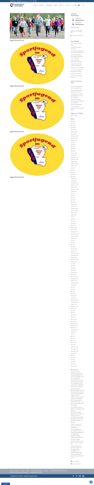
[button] (91, 482)
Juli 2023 (73, 193)
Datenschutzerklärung (36, 470)
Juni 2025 (73, 144)
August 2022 (73, 214)
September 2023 (74, 189)
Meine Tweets (74, 115)
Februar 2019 (74, 295)
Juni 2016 (73, 357)
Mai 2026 (73, 125)
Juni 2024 (73, 170)
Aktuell (55, 5)
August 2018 (73, 308)
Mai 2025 (73, 146)
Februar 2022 (74, 227)
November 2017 (74, 325)
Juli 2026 (73, 121)
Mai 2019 (73, 291)
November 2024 (74, 159)
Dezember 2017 (74, 323)
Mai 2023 (73, 197)
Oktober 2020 (74, 257)
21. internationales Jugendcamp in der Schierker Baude (77, 108)
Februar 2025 (74, 153)
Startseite (35, 5)
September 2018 (74, 306)
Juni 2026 (73, 123)
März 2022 (73, 225)
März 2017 (73, 340)
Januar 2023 (73, 206)
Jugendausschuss (17, 40)
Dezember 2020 (74, 253)
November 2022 (74, 210)
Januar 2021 (73, 251)
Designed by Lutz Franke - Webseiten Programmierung (24, 476)
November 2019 (74, 278)
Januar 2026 (73, 134)
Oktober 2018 (74, 304)
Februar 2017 (74, 342)
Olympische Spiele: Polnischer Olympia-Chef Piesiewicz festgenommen (77, 373)
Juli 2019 (73, 287)
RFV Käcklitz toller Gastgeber (77, 67)
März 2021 (73, 246)
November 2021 (74, 234)
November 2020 (74, 255)
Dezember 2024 (74, 157)
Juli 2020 (73, 263)
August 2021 (73, 238)
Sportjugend (49, 5)
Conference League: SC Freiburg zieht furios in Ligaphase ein (76, 426)
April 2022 (73, 223)
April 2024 (73, 174)
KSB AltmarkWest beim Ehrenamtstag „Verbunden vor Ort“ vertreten (77, 56)
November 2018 (74, 302)
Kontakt (74, 5)
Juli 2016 (73, 355)
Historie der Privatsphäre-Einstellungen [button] (19, 472)
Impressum (46, 470)
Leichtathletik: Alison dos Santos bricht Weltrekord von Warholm (77, 409)
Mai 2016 (73, 359)
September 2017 (74, 330)
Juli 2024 (73, 168)
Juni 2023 (73, 195)
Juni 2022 (73, 219)
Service (67, 5)
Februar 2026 (74, 131)
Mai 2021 (73, 244)
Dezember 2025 (74, 136)
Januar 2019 (73, 298)
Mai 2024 (73, 172)
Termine (61, 5)
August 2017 (73, 332)
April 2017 (73, 338)
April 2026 (73, 127)
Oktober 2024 (74, 161)
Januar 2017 (73, 344)
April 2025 (73, 148)
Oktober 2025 (74, 140)
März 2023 (73, 202)
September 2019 (74, 283)
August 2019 (73, 285)
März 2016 (73, 364)
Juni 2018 (73, 310)
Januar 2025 (73, 155)
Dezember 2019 (74, 276)
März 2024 (73, 176)
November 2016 (74, 349)
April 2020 (73, 268)
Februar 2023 (74, 204)
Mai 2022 (73, 221)
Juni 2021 (73, 242)
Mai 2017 (73, 336)
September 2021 (74, 236)
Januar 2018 (73, 321)
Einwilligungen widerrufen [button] (36, 472)
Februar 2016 (74, 366)
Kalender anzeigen (75, 27)
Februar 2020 (74, 272)
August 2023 (73, 191)
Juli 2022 (73, 217)
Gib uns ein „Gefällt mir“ (76, 31)
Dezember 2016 (74, 347)
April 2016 (73, 361)
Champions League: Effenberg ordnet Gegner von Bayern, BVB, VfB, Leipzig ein (77, 390)
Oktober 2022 (74, 212)
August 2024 (73, 165)
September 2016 (74, 351)
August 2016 (73, 353)
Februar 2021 (74, 249)
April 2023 (73, 200)
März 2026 (73, 129)
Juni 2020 (73, 266)
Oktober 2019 (74, 280)
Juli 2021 (73, 240)
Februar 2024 (74, 178)
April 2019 (73, 293)
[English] (79, 6)
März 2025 (73, 151)
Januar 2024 (73, 180)
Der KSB (41, 5)
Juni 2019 (73, 289)
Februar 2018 (74, 319)
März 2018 (73, 317)
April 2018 (73, 315)
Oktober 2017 (74, 327)
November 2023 (74, 185)
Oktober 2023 (74, 187)
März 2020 (73, 270)
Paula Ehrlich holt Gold (76, 73)
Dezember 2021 (74, 232)
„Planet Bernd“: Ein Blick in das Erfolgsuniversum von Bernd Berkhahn (77, 95)
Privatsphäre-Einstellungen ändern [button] (58, 470)
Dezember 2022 (74, 208)
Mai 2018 (73, 312)
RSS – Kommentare (76, 464)
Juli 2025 (73, 142)
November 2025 (74, 138)
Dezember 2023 (74, 183)
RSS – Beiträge (75, 461)
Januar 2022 (73, 229)
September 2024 (74, 163)
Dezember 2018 (74, 300)
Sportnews (75, 369)
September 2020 (74, 259)
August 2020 (73, 261)
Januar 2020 (73, 274)
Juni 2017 (73, 334)
